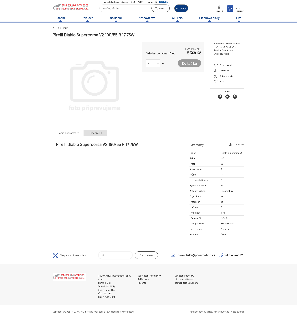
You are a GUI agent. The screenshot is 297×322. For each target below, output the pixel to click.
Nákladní (116, 18)
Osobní (60, 18)
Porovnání (224, 70)
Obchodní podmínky (184, 275)
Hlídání (223, 81)
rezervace (181, 8)
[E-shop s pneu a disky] (53, 28)
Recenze (142, 282)
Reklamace (143, 279)
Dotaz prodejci (226, 76)
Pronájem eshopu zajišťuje (202, 311)
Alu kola (177, 18)
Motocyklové (146, 18)
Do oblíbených (226, 65)
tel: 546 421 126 (137, 2)
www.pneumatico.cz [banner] (71, 7)
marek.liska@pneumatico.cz (115, 2)
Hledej (161, 8)
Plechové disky (209, 18)
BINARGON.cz (222, 311)
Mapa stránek (237, 311)
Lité (238, 18)
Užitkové (87, 18)
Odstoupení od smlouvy (149, 275)
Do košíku (189, 63)
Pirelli (226, 53)
